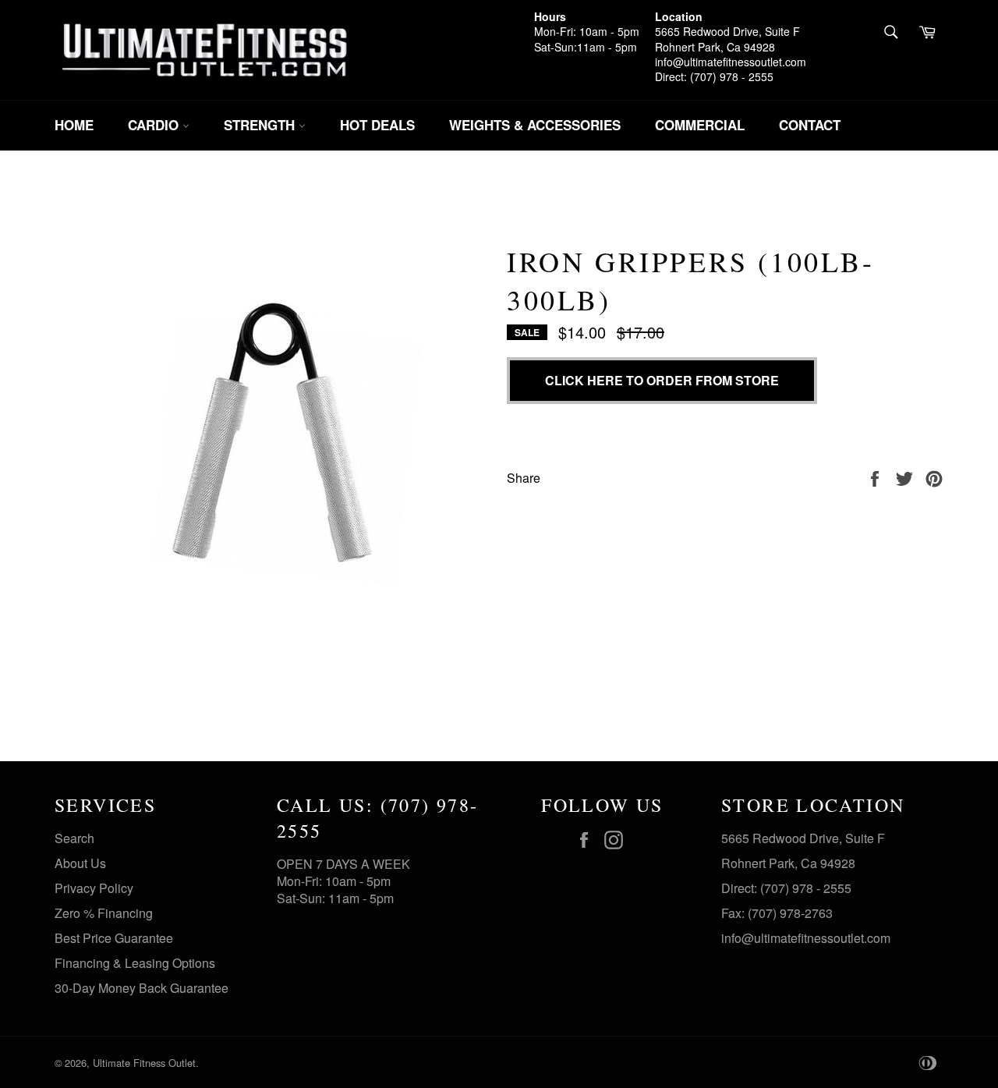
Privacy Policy (94, 888)
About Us (80, 863)
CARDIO (155, 124)
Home (74, 124)
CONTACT (810, 124)
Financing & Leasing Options (135, 963)
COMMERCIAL (700, 124)
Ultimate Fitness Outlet (144, 1062)
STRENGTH (261, 124)
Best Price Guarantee (114, 938)
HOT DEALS (377, 124)
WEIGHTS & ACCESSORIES (535, 124)
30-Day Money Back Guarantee (141, 988)
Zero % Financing (104, 913)
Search (74, 838)
